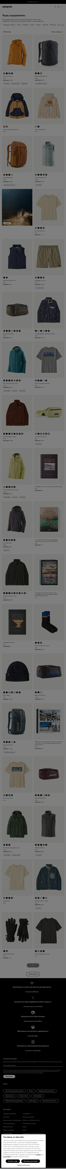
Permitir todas (12, 1161)
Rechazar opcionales (31, 1161)
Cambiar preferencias (23, 1165)
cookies (38, 1154)
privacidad (6, 1156)
